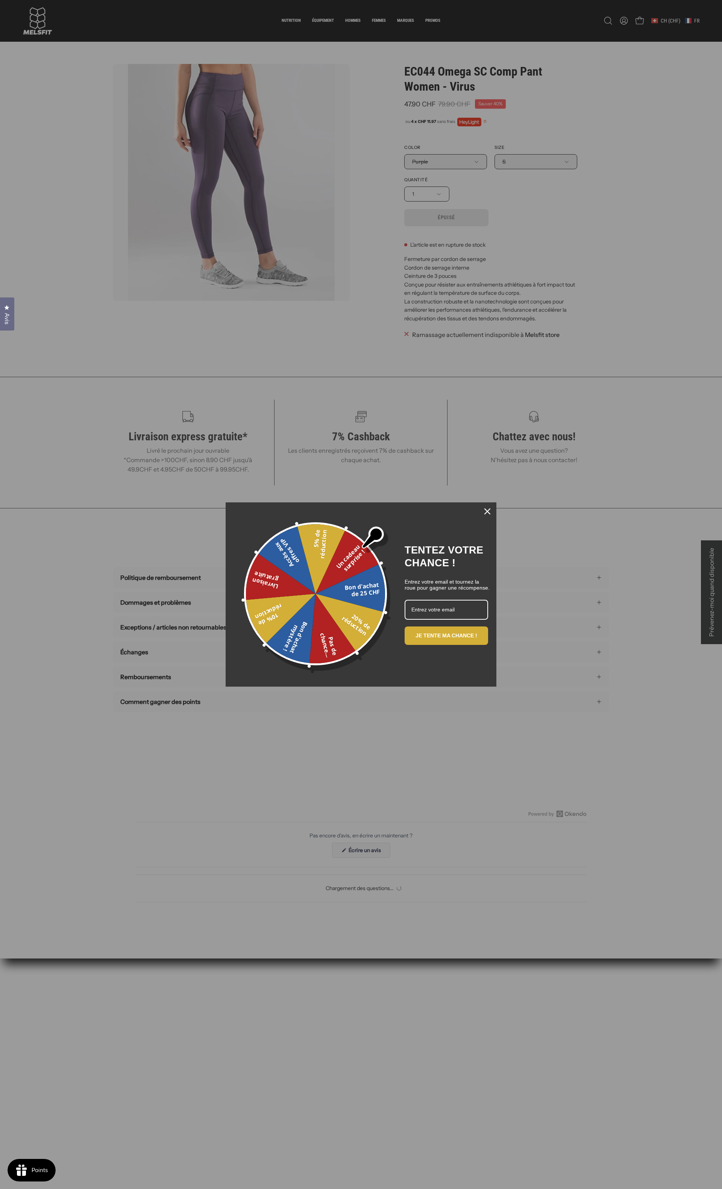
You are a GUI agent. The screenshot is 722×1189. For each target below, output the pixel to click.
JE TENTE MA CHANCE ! (446, 635)
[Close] (487, 511)
